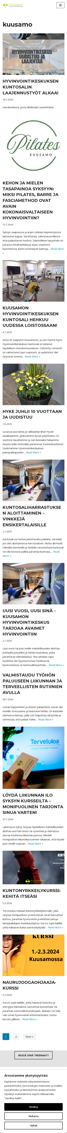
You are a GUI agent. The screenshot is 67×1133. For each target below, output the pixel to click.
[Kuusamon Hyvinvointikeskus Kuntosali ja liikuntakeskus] (13, 5)
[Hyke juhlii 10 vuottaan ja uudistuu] (33, 384)
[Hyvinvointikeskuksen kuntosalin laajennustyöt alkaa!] (33, 54)
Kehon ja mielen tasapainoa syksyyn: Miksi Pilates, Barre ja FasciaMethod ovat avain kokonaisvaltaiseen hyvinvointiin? (30, 200)
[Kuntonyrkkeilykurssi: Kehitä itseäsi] (33, 867)
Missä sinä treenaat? (33, 1055)
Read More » (32, 356)
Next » (29, 1036)
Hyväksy (33, 1106)
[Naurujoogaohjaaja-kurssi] (33, 955)
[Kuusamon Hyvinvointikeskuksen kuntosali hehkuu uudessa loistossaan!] (33, 281)
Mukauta (33, 1116)
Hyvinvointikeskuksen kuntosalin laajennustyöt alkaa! (31, 87)
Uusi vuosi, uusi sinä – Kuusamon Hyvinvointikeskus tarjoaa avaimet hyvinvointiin (29, 622)
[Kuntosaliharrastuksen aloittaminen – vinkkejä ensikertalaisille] (33, 480)
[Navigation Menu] (60, 5)
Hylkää (33, 1125)
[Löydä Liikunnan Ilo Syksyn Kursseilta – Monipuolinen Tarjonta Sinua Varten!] (33, 758)
